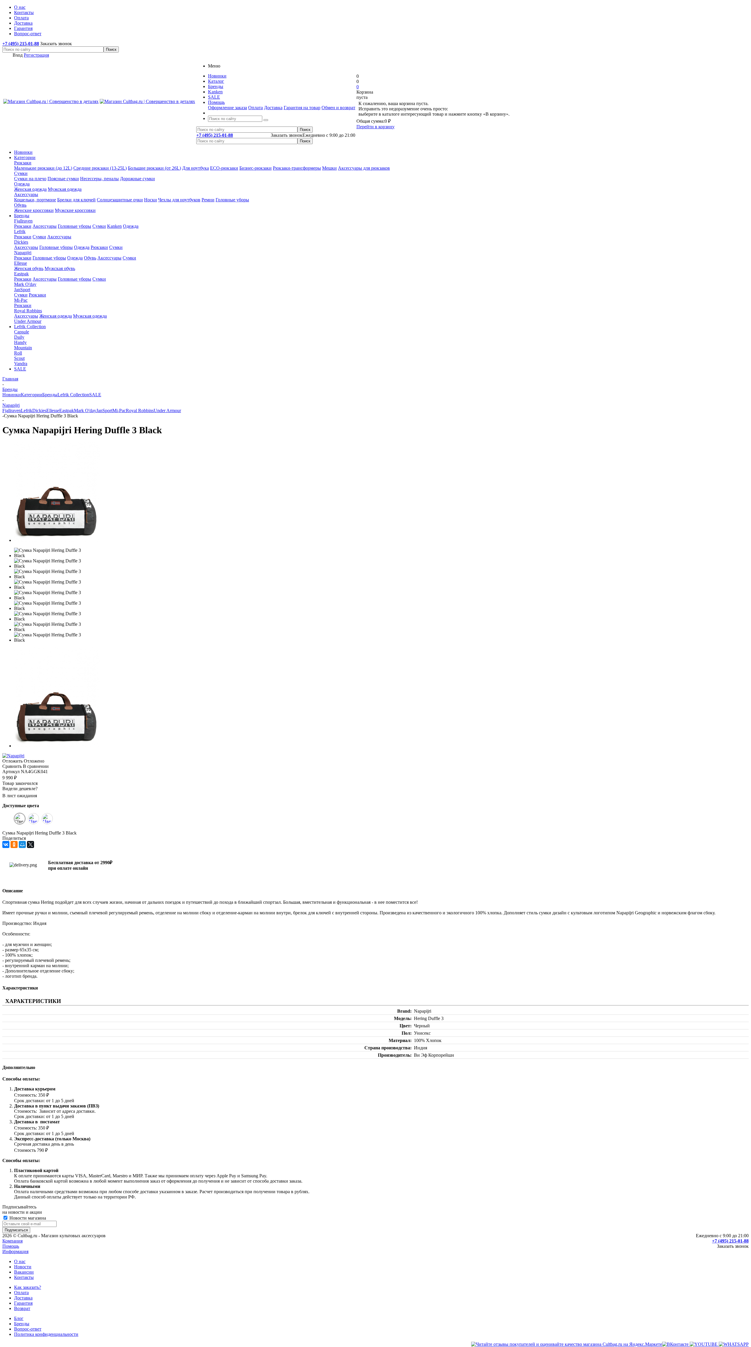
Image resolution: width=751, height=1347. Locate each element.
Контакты (24, 1277)
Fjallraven (23, 220)
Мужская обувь (60, 268)
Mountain (23, 347)
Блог (18, 1318)
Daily (19, 337)
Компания (12, 1240)
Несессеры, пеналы (99, 178)
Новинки (23, 152)
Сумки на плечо (30, 178)
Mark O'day (25, 284)
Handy (20, 342)
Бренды (21, 215)
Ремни (208, 199)
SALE (20, 368)
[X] (30, 844)
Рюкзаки (22, 162)
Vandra (20, 363)
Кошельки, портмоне (35, 199)
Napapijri (22, 252)
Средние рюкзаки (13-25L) (100, 168)
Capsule (21, 331)
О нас (20, 1261)
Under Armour (27, 321)
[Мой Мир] (22, 844)
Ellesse (20, 263)
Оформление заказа (227, 107)
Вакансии (24, 1272)
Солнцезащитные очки (120, 199)
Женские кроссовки (34, 210)
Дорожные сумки (137, 178)
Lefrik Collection (30, 326)
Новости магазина (27, 1217)
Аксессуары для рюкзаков (364, 168)
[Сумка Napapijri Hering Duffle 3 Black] (57, 540)
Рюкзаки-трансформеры (297, 168)
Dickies (21, 242)
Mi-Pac (21, 300)
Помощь (10, 1246)
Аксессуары (26, 194)
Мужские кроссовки (75, 210)
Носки (150, 199)
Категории (24, 157)
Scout (19, 358)
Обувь (20, 205)
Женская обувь (28, 268)
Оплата (255, 107)
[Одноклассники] (14, 844)
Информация (15, 1251)
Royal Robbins (28, 310)
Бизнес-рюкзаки (255, 168)
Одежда (22, 183)
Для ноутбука (195, 168)
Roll (18, 352)
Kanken (114, 226)
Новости (22, 1266)
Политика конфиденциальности (46, 1334)
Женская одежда (30, 189)
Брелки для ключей (76, 199)
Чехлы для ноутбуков (179, 199)
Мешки (329, 168)
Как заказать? (27, 1287)
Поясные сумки (63, 178)
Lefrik (20, 231)
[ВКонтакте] (5, 844)
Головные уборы (232, 199)
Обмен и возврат (338, 107)
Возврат (22, 1308)
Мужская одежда (65, 189)
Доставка (273, 107)
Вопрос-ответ (27, 1328)
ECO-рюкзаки (224, 168)
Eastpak (21, 273)
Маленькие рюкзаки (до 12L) (43, 168)
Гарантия (23, 1303)
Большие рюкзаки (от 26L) (154, 168)
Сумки (21, 173)
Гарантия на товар (302, 107)
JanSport (22, 289)
